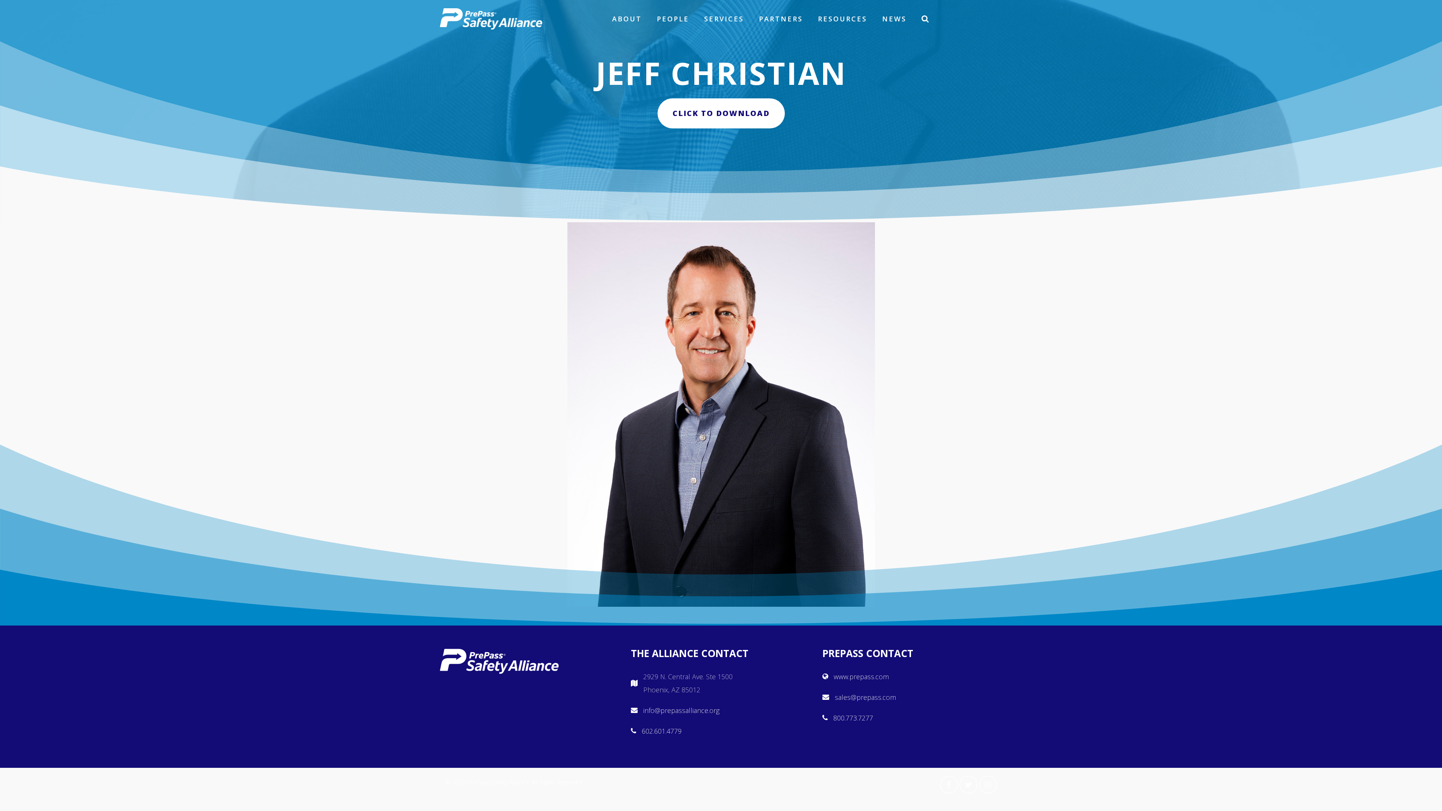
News (894, 18)
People (673, 18)
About (627, 18)
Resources (842, 18)
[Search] (926, 19)
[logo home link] (491, 19)
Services (724, 18)
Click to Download (721, 113)
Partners (781, 18)
